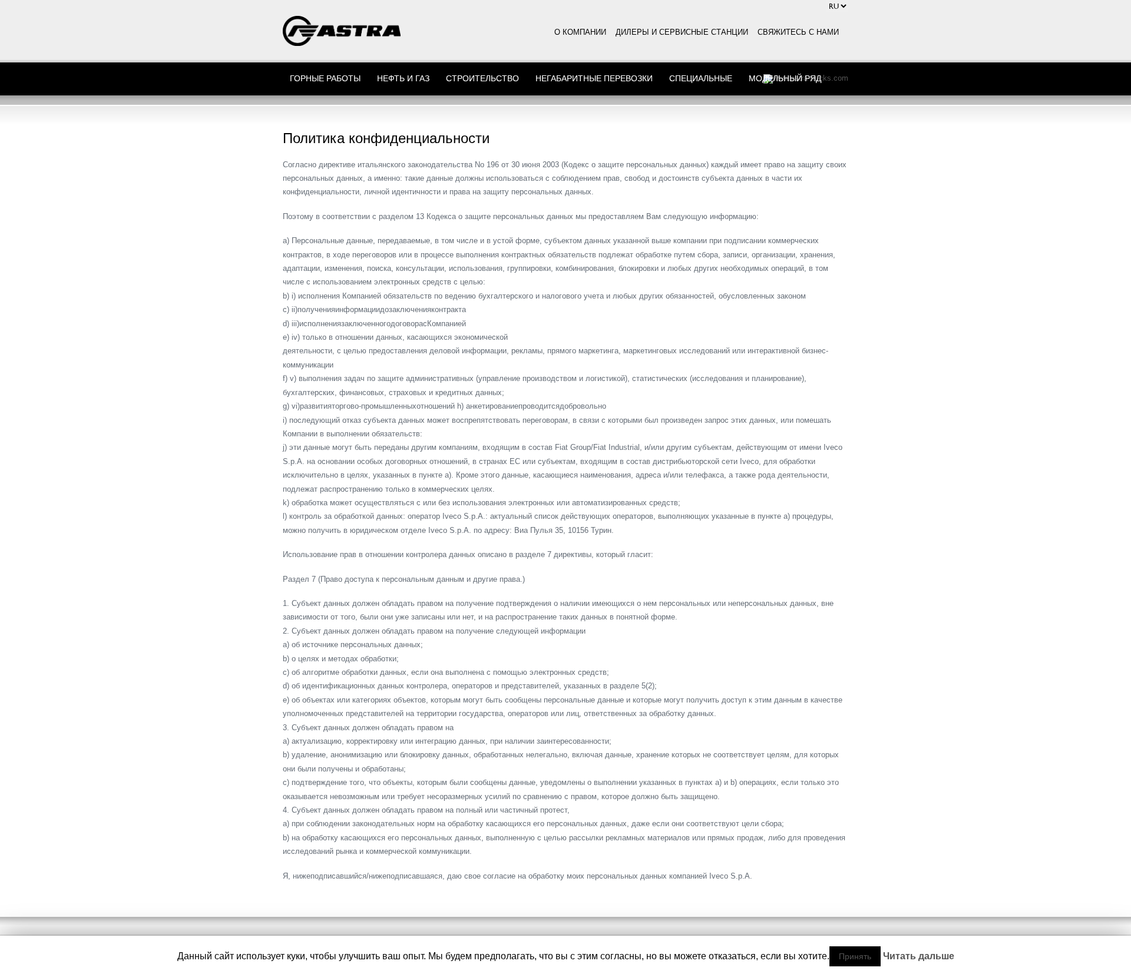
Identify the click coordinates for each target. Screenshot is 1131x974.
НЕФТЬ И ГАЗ (403, 78)
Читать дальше (918, 956)
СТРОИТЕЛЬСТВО (482, 78)
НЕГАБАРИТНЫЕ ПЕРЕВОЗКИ (594, 78)
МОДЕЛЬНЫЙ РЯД (785, 78)
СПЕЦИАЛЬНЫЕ (700, 78)
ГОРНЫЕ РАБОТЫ (325, 78)
